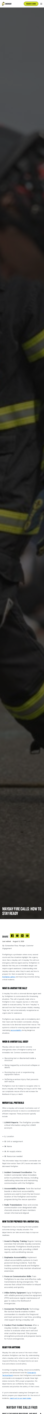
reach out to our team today (20, 1398)
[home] (8, 4)
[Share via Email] (27, 935)
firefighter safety (8, 977)
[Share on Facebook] (12, 935)
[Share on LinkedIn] (22, 935)
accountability (16, 1030)
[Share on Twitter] (17, 935)
